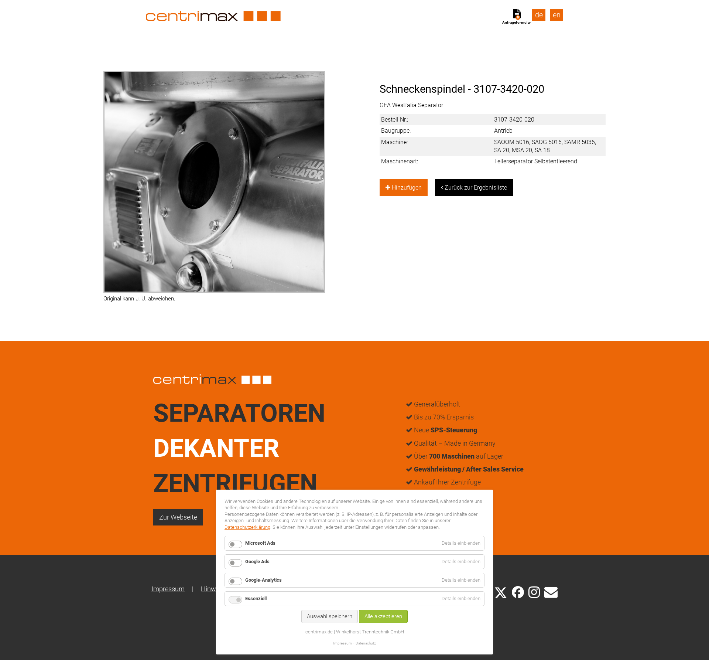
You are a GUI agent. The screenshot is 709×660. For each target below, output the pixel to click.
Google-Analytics (263, 580)
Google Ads (257, 561)
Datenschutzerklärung (247, 527)
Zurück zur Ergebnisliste (475, 187)
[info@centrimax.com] (551, 592)
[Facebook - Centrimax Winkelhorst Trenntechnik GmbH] (518, 592)
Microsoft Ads (260, 543)
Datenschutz (366, 643)
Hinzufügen (406, 187)
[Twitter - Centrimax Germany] (500, 592)
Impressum (168, 589)
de (539, 14)
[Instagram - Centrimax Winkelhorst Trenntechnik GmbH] (534, 592)
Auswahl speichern (329, 616)
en (557, 14)
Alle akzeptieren (383, 616)
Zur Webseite (178, 517)
